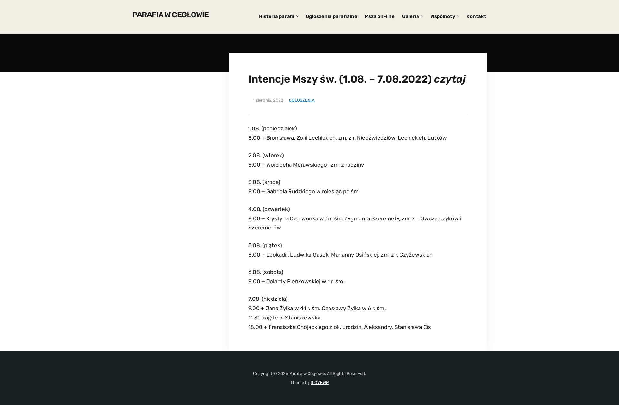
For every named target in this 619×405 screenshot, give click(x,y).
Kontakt (476, 16)
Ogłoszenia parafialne (331, 16)
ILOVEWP (320, 382)
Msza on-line (380, 16)
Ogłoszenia (302, 100)
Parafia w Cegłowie (170, 14)
